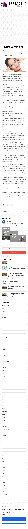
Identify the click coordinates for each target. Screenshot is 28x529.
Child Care (4, 349)
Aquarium (4, 311)
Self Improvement (5, 461)
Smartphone (4, 470)
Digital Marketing (5, 361)
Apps (3, 308)
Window (3, 497)
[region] (14, 516)
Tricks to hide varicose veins (17, 201)
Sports (3, 473)
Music (3, 441)
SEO (3, 464)
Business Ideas (5, 337)
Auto (3, 314)
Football (4, 385)
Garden (3, 394)
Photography (4, 450)
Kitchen (3, 417)
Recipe (3, 455)
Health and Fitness (5, 396)
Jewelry (3, 414)
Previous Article (9, 208)
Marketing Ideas (5, 432)
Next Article (6, 211)
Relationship (4, 458)
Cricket (3, 352)
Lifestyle (3, 423)
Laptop (3, 420)
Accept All (14, 518)
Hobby (3, 399)
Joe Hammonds (10, 51)
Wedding (4, 491)
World (3, 500)
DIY (2, 364)
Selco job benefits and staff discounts (10, 281)
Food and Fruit (5, 382)
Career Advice (5, 343)
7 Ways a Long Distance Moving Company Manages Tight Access (15, 293)
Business (4, 335)
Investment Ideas (5, 411)
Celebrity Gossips (5, 346)
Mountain (4, 435)
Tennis (3, 482)
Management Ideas (6, 429)
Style (3, 476)
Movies (3, 438)
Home (4, 42)
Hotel (3, 405)
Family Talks (4, 376)
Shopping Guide (5, 467)
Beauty (8, 42)
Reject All (14, 526)
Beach (3, 320)
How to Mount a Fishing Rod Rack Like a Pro (16, 262)
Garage (3, 391)
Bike (3, 329)
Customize (14, 522)
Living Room (4, 426)
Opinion (3, 447)
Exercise (3, 373)
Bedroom (4, 326)
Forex (3, 388)
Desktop (3, 355)
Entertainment (5, 370)
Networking (4, 444)
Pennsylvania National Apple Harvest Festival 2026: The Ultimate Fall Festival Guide (15, 275)
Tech (3, 479)
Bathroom (4, 317)
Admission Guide (5, 305)
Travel (3, 485)
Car (2, 340)
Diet (3, 358)
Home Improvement (6, 402)
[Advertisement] (14, 24)
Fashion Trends (5, 379)
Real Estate (4, 453)
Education (4, 367)
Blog (3, 332)
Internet (3, 408)
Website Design (5, 488)
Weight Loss (4, 494)
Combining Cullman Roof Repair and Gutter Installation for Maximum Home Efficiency (16, 267)
